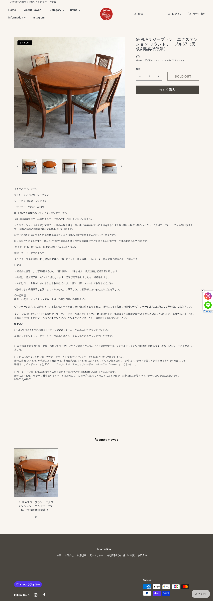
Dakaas (208, 311)
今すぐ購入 (167, 89)
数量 (138, 68)
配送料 (148, 60)
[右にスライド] (121, 166)
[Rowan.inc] (106, 13)
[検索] (136, 14)
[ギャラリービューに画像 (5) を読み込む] (109, 166)
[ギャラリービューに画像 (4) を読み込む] (89, 166)
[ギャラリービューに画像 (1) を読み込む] (29, 166)
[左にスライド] (17, 166)
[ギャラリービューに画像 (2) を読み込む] (49, 166)
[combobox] (147, 14)
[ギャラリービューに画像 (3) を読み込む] (69, 166)
